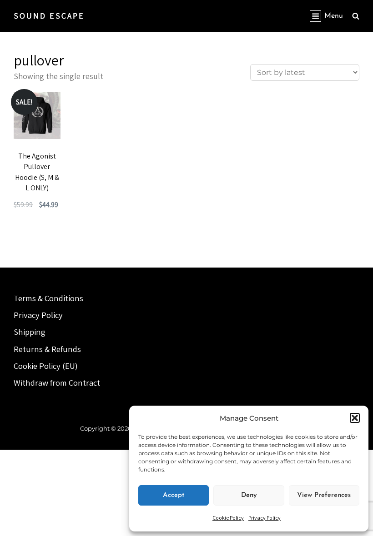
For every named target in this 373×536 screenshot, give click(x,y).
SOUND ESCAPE (49, 15)
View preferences (324, 495)
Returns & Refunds (47, 348)
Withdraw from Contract (57, 382)
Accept (173, 495)
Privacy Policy (264, 517)
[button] (354, 417)
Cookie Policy (228, 517)
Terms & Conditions (48, 298)
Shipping (29, 331)
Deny (249, 495)
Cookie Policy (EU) (46, 365)
